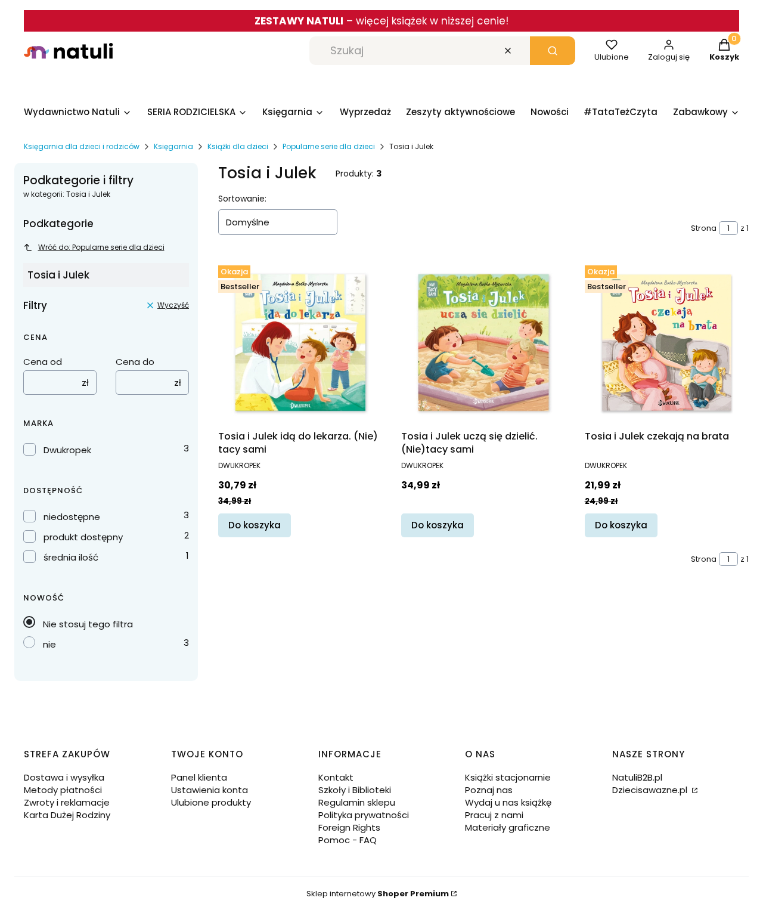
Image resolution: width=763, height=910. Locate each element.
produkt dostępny (83, 537)
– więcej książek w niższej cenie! (381, 21)
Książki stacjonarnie (508, 777)
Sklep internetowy (377, 893)
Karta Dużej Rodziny (67, 815)
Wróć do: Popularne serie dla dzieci (101, 247)
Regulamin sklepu (356, 802)
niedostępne (72, 516)
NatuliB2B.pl (637, 777)
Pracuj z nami (494, 815)
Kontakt (335, 777)
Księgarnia (173, 146)
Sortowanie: (242, 199)
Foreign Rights (349, 827)
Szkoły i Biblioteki (354, 790)
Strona (704, 228)
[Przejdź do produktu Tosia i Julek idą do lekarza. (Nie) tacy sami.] (300, 343)
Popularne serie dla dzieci (329, 146)
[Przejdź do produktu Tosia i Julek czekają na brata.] (667, 343)
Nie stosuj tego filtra (88, 624)
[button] (552, 50)
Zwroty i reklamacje (67, 802)
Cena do (135, 361)
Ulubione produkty (211, 802)
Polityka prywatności (363, 815)
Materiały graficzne (507, 827)
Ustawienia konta (209, 790)
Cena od (42, 361)
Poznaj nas (489, 790)
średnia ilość (71, 557)
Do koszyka (254, 525)
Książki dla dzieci (237, 146)
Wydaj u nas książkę (508, 802)
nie (49, 644)
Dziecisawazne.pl (651, 790)
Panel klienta (199, 777)
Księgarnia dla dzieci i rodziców (81, 146)
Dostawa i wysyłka (64, 777)
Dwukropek (67, 450)
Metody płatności (63, 790)
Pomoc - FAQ (347, 840)
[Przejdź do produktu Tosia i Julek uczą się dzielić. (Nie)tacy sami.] (483, 343)
